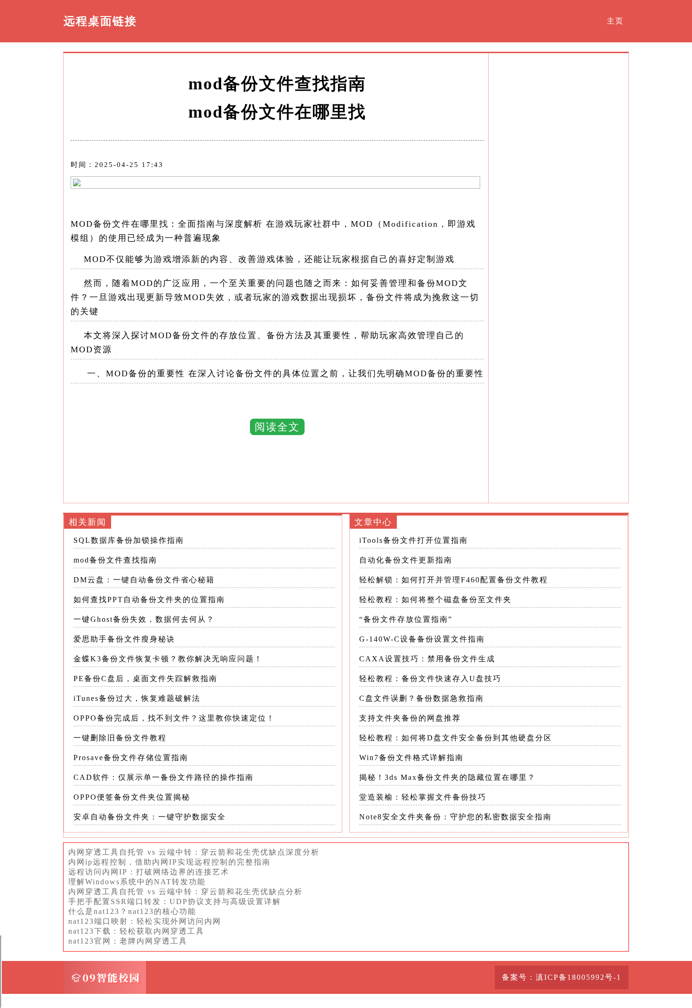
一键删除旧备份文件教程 (120, 738)
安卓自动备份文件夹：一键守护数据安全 (149, 817)
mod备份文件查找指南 (115, 560)
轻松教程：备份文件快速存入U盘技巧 (430, 679)
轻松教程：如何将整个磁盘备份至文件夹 (435, 599)
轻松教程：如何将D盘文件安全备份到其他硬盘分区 (455, 738)
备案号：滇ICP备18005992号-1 (561, 977)
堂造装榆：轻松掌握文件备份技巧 (422, 797)
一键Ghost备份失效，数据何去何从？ (144, 619)
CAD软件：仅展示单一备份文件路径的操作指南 (163, 777)
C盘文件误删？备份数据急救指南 (421, 698)
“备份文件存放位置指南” (405, 619)
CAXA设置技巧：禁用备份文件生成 (427, 659)
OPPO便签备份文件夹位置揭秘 (131, 797)
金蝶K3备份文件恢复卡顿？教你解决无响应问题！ (168, 659)
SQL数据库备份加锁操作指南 (128, 540)
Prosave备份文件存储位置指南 (130, 758)
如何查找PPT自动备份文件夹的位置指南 (149, 599)
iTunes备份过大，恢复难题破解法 (137, 698)
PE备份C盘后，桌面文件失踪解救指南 (145, 679)
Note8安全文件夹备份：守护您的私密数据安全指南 (455, 817)
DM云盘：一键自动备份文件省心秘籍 (144, 580)
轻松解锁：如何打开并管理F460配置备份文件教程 (453, 580)
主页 (615, 21)
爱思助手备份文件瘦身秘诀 (124, 639)
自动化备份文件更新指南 (405, 560)
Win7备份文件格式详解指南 (411, 758)
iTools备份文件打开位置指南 (413, 540)
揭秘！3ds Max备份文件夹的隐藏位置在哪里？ (447, 777)
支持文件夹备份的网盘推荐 (410, 718)
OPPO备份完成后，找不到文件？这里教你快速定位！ (174, 718)
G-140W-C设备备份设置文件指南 (422, 639)
